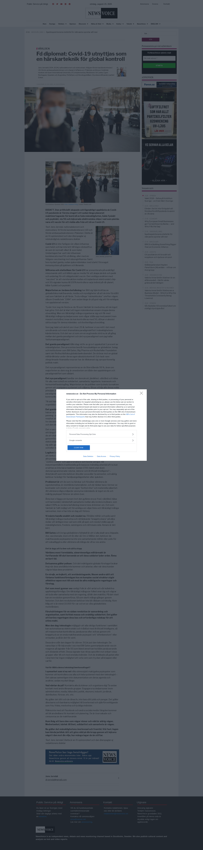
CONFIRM (78, 448)
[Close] (142, 394)
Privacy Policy (115, 456)
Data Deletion (88, 456)
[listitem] (101, 434)
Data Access (101, 456)
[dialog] (101, 425)
